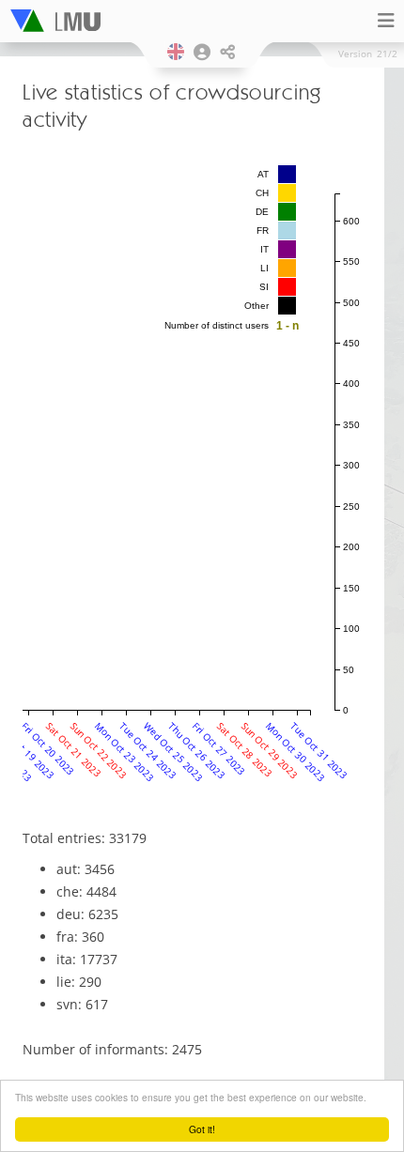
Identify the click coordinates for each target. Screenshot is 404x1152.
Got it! (202, 1129)
